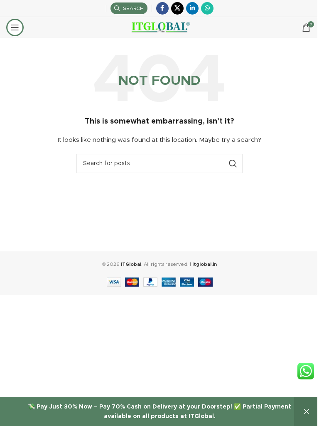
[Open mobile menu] (15, 27)
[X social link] (177, 8)
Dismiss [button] (306, 411)
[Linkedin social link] (192, 8)
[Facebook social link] (162, 8)
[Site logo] (160, 27)
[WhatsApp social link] (207, 8)
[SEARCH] (233, 163)
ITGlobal (131, 264)
